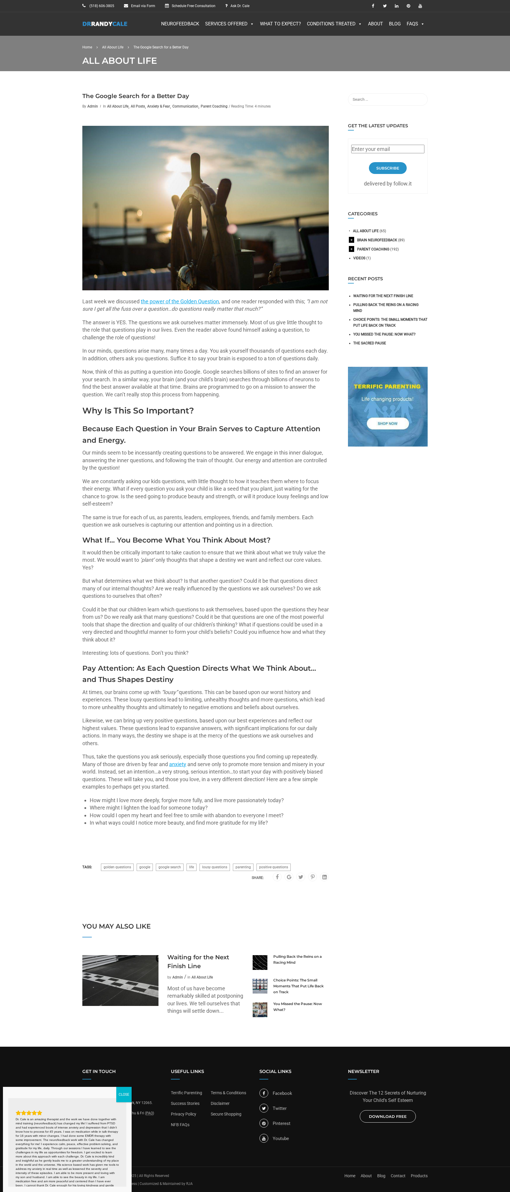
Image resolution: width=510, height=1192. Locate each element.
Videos (359, 258)
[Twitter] (300, 877)
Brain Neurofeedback (377, 240)
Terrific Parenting (186, 1092)
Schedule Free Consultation (193, 6)
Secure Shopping (226, 1114)
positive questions (273, 867)
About (375, 24)
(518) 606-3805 (101, 6)
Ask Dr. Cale (240, 6)
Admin (92, 106)
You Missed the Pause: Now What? (297, 1007)
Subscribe (387, 168)
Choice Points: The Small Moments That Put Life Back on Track (298, 986)
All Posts (138, 106)
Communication (185, 106)
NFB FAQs (180, 1124)
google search (169, 867)
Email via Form (143, 6)
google (144, 867)
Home (349, 1175)
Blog (395, 24)
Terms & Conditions (228, 1092)
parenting (243, 867)
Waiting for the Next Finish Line (198, 962)
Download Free (388, 1116)
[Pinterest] (313, 877)
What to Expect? (280, 24)
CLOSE (124, 1094)
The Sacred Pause (369, 343)
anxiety (177, 764)
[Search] (420, 99)
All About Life (117, 106)
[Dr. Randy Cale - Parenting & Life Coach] (105, 26)
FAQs (412, 24)
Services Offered (226, 24)
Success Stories (185, 1103)
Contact (398, 1175)
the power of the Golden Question (180, 301)
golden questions (117, 867)
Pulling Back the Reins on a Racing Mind (297, 959)
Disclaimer (220, 1103)
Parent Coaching (214, 106)
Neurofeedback (180, 24)
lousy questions (214, 867)
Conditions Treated (331, 24)
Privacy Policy (183, 1114)
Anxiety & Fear (158, 106)
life (191, 867)
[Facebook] (277, 877)
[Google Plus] (289, 877)
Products (419, 1175)
